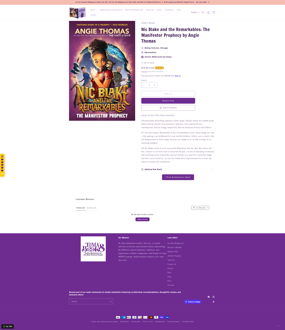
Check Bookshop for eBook (178, 177)
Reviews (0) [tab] (81, 208)
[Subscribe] (110, 301)
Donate (170, 268)
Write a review (142, 219)
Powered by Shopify (112, 321)
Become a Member (175, 247)
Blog (169, 277)
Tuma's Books (101, 321)
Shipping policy (160, 321)
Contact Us (172, 264)
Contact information (174, 321)
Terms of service (148, 321)
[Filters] (194, 208)
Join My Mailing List (175, 243)
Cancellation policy (188, 321)
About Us (171, 260)
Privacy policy (136, 321)
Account (171, 285)
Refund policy (125, 321)
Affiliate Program (174, 256)
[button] (94, 9)
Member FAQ (173, 252)
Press (169, 281)
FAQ (169, 272)
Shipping (144, 71)
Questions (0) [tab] (91, 208)
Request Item (168, 101)
